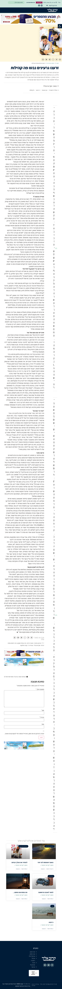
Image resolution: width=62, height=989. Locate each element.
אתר (42, 724)
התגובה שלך (40, 689)
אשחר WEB (20, 984)
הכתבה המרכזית (50, 63)
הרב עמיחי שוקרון (21, 643)
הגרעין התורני (37, 643)
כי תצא (51, 922)
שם (42, 710)
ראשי (57, 63)
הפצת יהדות (30, 643)
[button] (60, 26)
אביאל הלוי (32, 956)
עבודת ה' (30, 645)
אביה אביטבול (32, 964)
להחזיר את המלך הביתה (19, 862)
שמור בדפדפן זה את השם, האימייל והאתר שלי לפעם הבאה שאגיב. (24, 733)
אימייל (41, 717)
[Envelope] (39, 5)
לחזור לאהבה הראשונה (45, 892)
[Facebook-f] (42, 5)
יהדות (42, 645)
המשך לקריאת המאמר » (46, 865)
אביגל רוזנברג (33, 959)
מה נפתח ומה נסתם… (20, 892)
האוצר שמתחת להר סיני (45, 862)
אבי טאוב (32, 952)
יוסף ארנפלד (37, 645)
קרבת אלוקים (23, 645)
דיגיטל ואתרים (13, 984)
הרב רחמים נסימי (12, 643)
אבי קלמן (32, 954)
